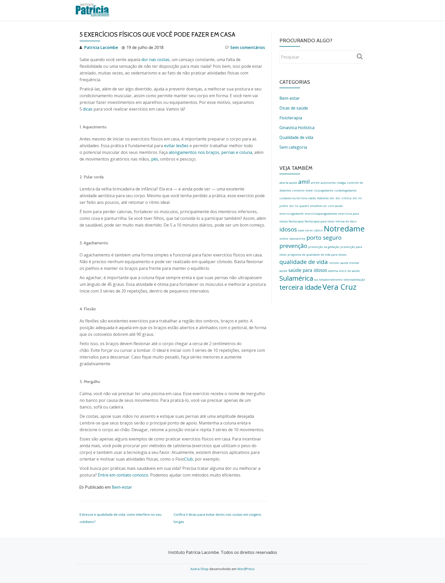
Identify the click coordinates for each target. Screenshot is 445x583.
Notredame (344, 228)
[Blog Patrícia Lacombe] (93, 10)
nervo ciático (314, 230)
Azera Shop (199, 569)
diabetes (323, 198)
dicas (87, 109)
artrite (315, 183)
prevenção (293, 246)
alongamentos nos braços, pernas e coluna (210, 152)
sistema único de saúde (344, 271)
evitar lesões (176, 145)
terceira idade (300, 287)
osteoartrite (297, 238)
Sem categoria (293, 147)
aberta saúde (288, 183)
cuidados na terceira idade (297, 198)
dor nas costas (155, 59)
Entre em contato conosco (123, 475)
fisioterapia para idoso (320, 221)
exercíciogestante (291, 213)
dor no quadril (299, 206)
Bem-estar (122, 487)
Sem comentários (247, 47)
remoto (334, 263)
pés (154, 159)
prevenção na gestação (323, 247)
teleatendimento (331, 279)
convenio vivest (302, 190)
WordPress (246, 569)
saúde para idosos (307, 270)
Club (188, 459)
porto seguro (323, 237)
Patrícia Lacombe (101, 47)
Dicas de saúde (293, 108)
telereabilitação (354, 279)
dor (332, 198)
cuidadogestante (345, 190)
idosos (288, 229)
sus (316, 279)
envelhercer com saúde (326, 206)
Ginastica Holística (296, 127)
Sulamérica (296, 278)
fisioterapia (296, 221)
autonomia (328, 183)
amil (304, 182)
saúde (283, 271)
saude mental (349, 263)
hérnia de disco (346, 221)
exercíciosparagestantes (321, 213)
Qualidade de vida (296, 137)
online (283, 238)
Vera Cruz (339, 287)
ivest (301, 230)
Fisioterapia (290, 118)
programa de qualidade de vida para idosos (317, 254)
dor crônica (344, 198)
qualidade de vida (303, 262)
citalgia (341, 183)
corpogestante (323, 190)
